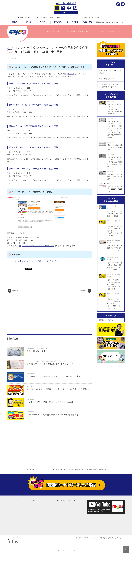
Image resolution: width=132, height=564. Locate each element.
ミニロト (39, 469)
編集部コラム (80, 469)
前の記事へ (15, 291)
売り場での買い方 (85, 31)
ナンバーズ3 (57, 469)
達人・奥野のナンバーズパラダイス (110, 72)
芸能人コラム (103, 469)
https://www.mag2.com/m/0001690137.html (36, 246)
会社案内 (79, 538)
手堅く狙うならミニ (106, 79)
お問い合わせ (119, 538)
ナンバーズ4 (68, 469)
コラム (120, 31)
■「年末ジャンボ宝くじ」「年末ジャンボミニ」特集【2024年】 (39, 17)
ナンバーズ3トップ (52, 31)
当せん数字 (111, 31)
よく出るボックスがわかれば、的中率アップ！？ (109, 85)
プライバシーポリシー (91, 538)
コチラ (70, 74)
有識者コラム (92, 469)
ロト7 (26, 469)
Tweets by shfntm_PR (26, 501)
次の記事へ (83, 291)
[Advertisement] (49, 313)
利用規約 (110, 538)
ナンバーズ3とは (68, 31)
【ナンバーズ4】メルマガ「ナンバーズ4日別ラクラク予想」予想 (34, 261)
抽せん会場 (99, 31)
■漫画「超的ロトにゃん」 (92, 17)
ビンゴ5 (48, 469)
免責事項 (102, 538)
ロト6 (32, 469)
